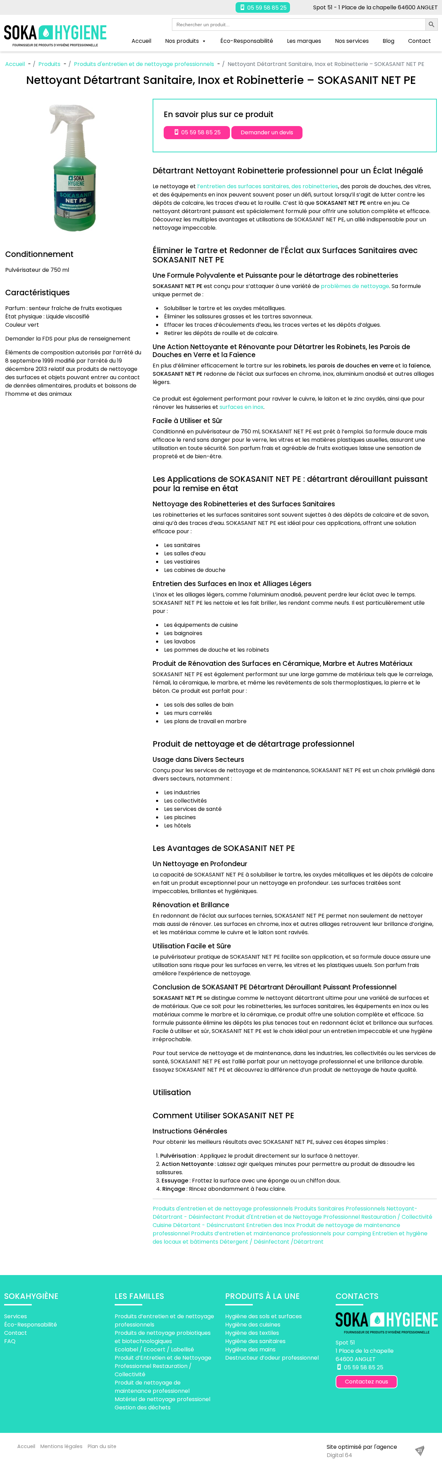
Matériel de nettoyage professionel (162, 1399)
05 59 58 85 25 (266, 8)
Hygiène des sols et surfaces (263, 1316)
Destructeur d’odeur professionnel (272, 1357)
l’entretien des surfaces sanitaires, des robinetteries (267, 186)
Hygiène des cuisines (252, 1324)
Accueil (141, 41)
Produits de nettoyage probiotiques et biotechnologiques (163, 1337)
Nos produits (182, 41)
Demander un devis (267, 132)
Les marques (304, 41)
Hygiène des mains (250, 1349)
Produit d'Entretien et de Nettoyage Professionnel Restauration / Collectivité (328, 1217)
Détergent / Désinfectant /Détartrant (272, 1242)
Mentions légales (61, 1446)
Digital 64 (339, 1455)
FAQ (10, 1341)
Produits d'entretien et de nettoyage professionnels (223, 1209)
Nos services (352, 41)
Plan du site (102, 1446)
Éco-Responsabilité (246, 41)
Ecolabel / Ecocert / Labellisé (154, 1349)
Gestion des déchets (143, 1407)
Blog (388, 41)
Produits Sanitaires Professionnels (340, 1209)
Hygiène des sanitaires (255, 1341)
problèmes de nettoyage (355, 286)
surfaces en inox (241, 407)
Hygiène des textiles (252, 1333)
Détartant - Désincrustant (209, 1225)
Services (15, 1316)
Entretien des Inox (271, 1225)
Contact (419, 41)
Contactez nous (366, 1382)
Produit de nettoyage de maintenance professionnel (152, 1386)
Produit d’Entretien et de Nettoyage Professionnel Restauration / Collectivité (163, 1365)
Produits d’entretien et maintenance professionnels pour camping (281, 1233)
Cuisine (163, 1225)
